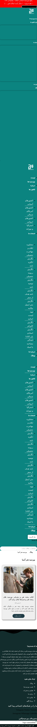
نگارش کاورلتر (31, 72)
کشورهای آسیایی (30, 27)
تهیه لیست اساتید (30, 69)
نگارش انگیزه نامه (29, 51)
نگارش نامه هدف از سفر (26, 62)
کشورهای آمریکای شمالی (26, 30)
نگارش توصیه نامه (29, 58)
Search (34, 540)
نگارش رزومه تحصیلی (28, 54)
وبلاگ (33, 356)
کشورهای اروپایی (29, 34)
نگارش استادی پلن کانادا (27, 76)
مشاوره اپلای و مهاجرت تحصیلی (23, 47)
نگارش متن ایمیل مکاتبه (27, 65)
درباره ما (32, 352)
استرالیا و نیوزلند (30, 38)
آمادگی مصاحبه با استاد (27, 80)
